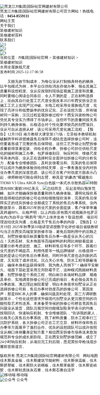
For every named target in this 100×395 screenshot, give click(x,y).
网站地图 (90, 356)
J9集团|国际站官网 (33, 58)
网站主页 (7, 21)
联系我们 (7, 40)
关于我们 (7, 26)
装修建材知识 (11, 30)
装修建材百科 (11, 35)
